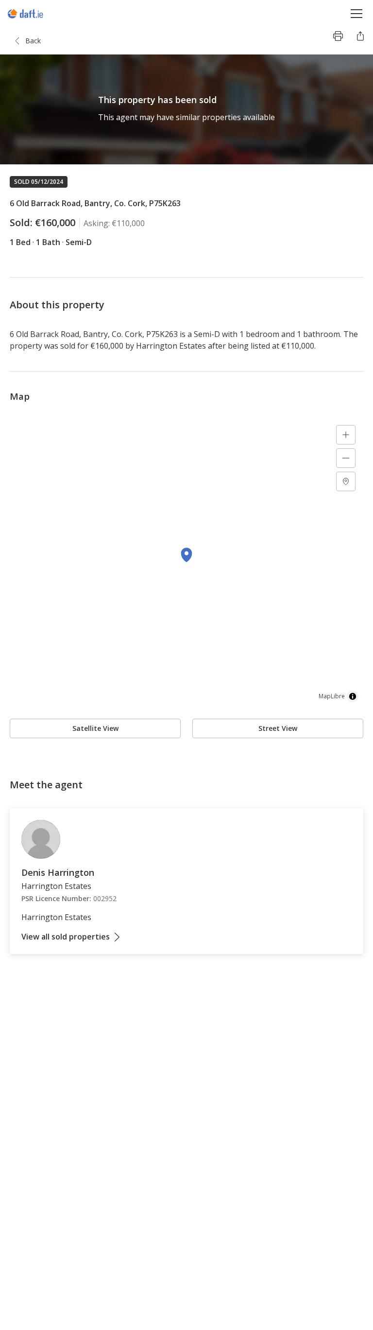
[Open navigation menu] (356, 13)
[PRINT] (338, 36)
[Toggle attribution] (352, 696)
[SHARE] (360, 36)
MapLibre (332, 696)
